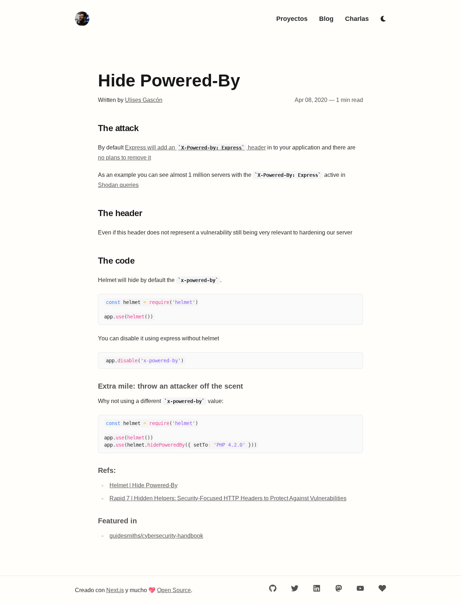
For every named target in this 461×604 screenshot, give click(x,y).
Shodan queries (118, 185)
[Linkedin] (317, 588)
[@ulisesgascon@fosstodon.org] (339, 588)
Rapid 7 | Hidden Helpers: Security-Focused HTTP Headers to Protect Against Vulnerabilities (227, 498)
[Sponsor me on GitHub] (382, 588)
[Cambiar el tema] (383, 19)
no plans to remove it (124, 158)
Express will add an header (195, 147)
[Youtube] (360, 588)
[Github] (273, 588)
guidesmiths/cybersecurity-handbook (156, 536)
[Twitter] (295, 588)
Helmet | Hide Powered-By (143, 485)
